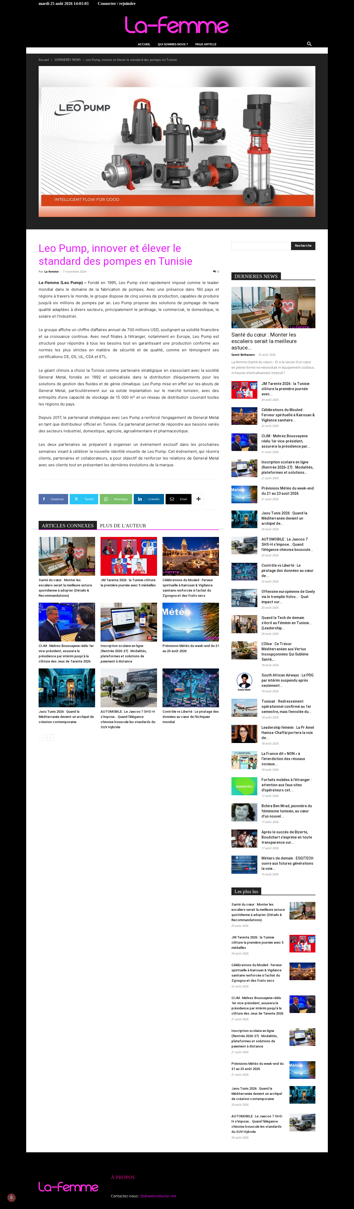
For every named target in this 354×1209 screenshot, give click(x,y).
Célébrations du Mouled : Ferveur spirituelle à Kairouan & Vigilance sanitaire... (288, 415)
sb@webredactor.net (158, 1195)
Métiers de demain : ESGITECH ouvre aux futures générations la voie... (287, 863)
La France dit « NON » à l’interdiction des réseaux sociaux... (283, 759)
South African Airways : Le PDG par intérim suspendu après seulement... (287, 680)
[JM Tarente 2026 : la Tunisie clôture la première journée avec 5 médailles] (129, 556)
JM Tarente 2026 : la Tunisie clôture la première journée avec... (285, 389)
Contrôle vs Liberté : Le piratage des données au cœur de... (287, 570)
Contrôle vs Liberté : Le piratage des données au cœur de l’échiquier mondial (190, 717)
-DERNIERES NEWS (67, 59)
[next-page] (50, 737)
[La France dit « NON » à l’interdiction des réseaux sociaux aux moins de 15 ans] (244, 760)
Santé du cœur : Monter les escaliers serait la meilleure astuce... (264, 341)
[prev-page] (42, 737)
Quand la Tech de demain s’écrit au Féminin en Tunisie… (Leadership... (286, 623)
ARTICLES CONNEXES (68, 525)
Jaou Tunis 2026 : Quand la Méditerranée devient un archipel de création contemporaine (66, 717)
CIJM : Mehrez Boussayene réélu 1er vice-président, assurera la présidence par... (285, 441)
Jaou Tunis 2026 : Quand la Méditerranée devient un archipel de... (284, 518)
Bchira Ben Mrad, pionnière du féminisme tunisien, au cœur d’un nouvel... (286, 811)
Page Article (205, 44)
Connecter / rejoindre (117, 3)
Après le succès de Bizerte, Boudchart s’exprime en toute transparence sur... (286, 837)
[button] (309, 44)
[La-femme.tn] (177, 24)
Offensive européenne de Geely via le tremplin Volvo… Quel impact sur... (288, 596)
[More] (198, 499)
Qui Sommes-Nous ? (173, 44)
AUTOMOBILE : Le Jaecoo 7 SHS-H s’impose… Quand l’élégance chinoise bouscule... (287, 544)
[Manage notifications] (11, 1197)
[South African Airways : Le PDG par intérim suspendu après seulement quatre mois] (244, 682)
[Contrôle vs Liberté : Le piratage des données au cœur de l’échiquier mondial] (190, 687)
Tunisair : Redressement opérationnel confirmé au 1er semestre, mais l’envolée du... (286, 706)
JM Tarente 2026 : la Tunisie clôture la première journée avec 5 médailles (257, 942)
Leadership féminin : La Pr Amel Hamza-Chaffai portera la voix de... (287, 732)
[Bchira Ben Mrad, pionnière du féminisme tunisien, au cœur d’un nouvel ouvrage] (244, 812)
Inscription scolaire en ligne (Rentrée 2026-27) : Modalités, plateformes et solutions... (287, 467)
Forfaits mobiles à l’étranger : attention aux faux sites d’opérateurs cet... (286, 785)
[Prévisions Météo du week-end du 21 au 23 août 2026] (190, 622)
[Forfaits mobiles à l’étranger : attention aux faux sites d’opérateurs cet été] (244, 786)
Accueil (144, 44)
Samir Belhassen (243, 354)
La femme (51, 271)
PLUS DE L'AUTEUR (123, 525)
